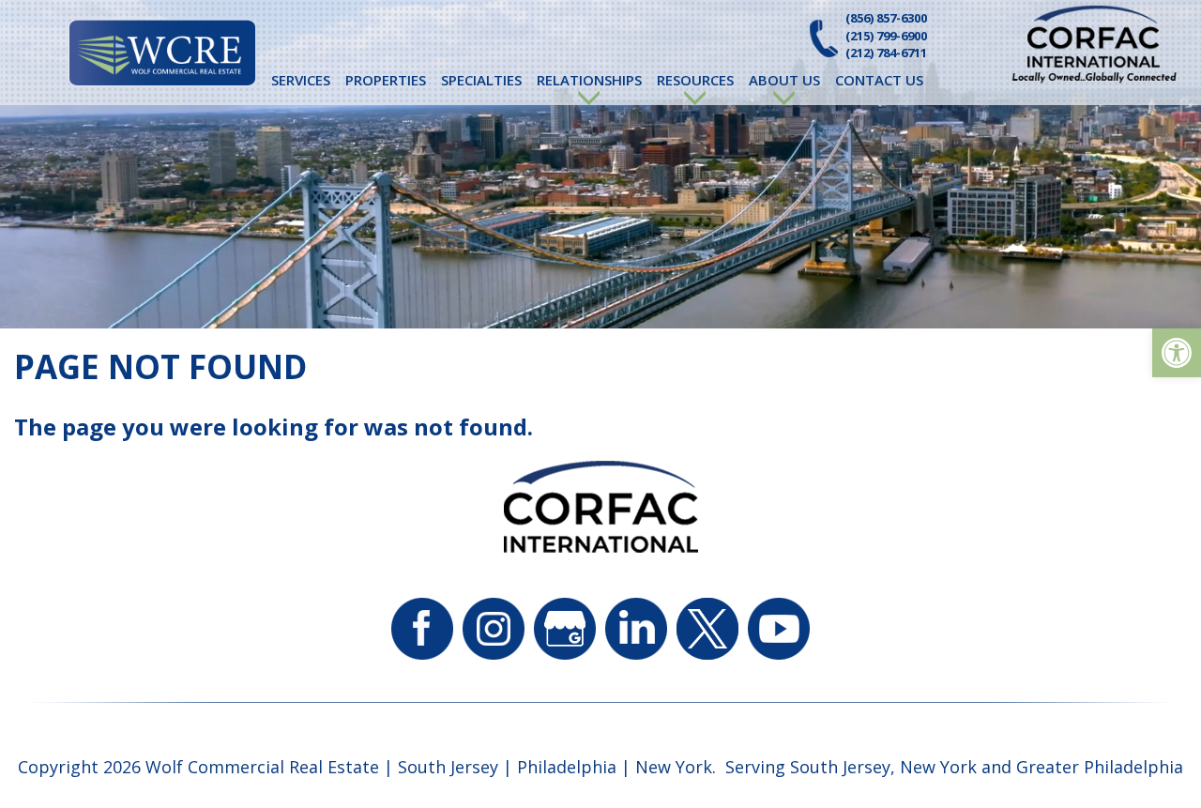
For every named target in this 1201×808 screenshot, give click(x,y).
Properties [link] (385, 79)
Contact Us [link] (879, 79)
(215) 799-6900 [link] (886, 35)
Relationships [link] (589, 79)
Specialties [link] (481, 79)
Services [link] (300, 79)
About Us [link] (784, 79)
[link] (1176, 352)
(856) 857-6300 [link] (886, 17)
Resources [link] (695, 79)
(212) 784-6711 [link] (886, 52)
